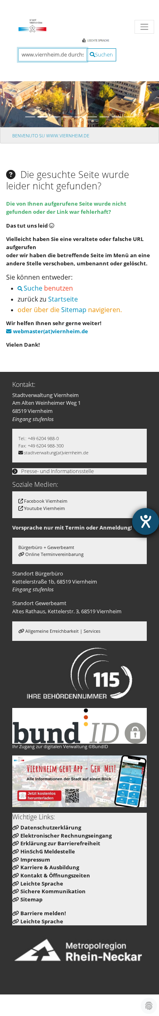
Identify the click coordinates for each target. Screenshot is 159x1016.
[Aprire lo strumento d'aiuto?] (145, 521)
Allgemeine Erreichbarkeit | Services (62, 631)
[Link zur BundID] (79, 726)
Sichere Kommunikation (53, 891)
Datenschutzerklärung (50, 827)
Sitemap (73, 309)
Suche (33, 288)
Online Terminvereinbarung (54, 554)
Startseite (63, 299)
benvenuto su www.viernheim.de (50, 135)
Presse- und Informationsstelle (57, 471)
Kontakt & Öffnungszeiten (55, 875)
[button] (12, 93)
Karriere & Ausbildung (49, 867)
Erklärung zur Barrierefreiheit (60, 843)
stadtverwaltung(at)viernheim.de (56, 452)
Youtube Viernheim (44, 508)
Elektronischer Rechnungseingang (66, 835)
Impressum (35, 859)
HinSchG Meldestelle (47, 851)
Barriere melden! (43, 913)
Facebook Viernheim (45, 501)
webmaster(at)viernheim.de (50, 331)
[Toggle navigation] (144, 27)
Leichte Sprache (41, 883)
